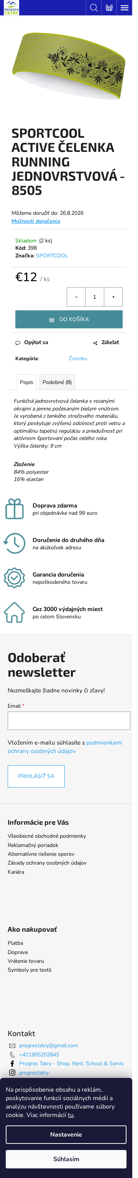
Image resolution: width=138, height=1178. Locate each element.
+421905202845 (39, 1054)
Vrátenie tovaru (26, 961)
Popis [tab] (26, 382)
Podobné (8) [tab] (57, 382)
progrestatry (34, 1072)
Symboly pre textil (29, 970)
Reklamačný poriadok (33, 845)
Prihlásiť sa (36, 776)
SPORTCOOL (52, 255)
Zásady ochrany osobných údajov (47, 863)
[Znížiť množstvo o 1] (76, 297)
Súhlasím (66, 1159)
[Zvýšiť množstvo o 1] (113, 297)
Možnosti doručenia (36, 221)
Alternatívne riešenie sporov (41, 854)
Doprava (18, 952)
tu (71, 1115)
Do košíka (74, 319)
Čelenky (78, 358)
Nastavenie (66, 1134)
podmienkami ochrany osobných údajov (65, 746)
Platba (15, 943)
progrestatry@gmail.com (48, 1045)
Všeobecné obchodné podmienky (47, 836)
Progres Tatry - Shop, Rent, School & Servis (71, 1063)
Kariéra (16, 872)
